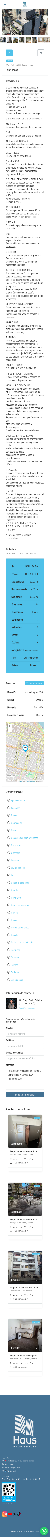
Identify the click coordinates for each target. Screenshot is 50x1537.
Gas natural (16, 845)
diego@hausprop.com (27, 1008)
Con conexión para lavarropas (24, 838)
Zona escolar (17, 980)
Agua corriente (18, 800)
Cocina (14, 830)
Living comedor (18, 867)
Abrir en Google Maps (35, 683)
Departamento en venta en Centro (28, 1151)
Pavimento (16, 897)
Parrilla (14, 890)
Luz (13, 875)
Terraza (14, 965)
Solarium (15, 957)
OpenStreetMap (30, 781)
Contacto (5, 1476)
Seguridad (15, 950)
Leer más (5, 1458)
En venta (10, 61)
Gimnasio (15, 853)
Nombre (9, 1028)
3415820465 (9, 1464)
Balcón (14, 815)
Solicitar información (25, 1094)
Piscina (14, 912)
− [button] (10, 729)
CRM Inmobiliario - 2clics (31, 1531)
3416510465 (27, 1004)
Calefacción (16, 823)
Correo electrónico (14, 1052)
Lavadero (15, 860)
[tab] (9, 53)
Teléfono (10, 1040)
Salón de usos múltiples (22, 942)
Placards (15, 920)
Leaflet (20, 781)
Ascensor (15, 808)
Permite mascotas (20, 905)
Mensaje (10, 1065)
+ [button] (10, 725)
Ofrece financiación (20, 882)
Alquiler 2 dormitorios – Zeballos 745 (29, 1287)
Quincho (15, 935)
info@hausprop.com (12, 1468)
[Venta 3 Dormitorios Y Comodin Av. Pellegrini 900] (25, 748)
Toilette (15, 972)
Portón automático (20, 927)
